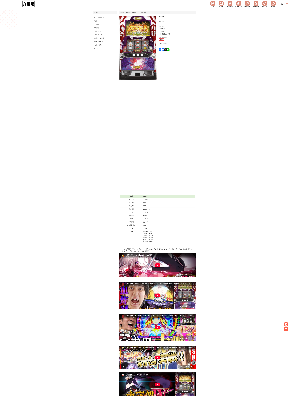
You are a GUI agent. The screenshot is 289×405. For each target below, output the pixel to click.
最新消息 (247, 6)
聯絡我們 (256, 6)
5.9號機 (96, 28)
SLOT (213, 6)
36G (161, 39)
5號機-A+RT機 (98, 41)
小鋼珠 (221, 6)
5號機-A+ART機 (99, 38)
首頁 (123, 12)
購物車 (273, 6)
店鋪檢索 (230, 6)
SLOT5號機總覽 (99, 17)
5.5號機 (96, 24)
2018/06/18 (163, 28)
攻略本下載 (238, 6)
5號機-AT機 (97, 31)
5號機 (96, 21)
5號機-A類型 (98, 45)
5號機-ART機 (98, 34)
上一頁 (97, 48)
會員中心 (265, 6)
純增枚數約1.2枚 (165, 34)
